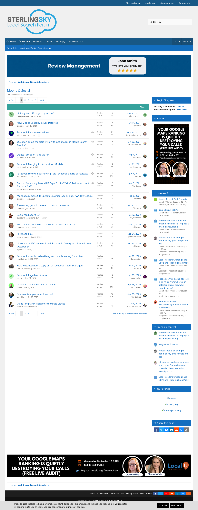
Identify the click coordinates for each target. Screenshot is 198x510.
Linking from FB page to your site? (35, 113)
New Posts (38, 41)
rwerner (20, 148)
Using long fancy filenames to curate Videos (41, 303)
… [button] (32, 100)
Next (42, 100)
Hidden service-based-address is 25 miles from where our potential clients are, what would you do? (174, 283)
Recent (50, 41)
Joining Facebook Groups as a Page (36, 284)
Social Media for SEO (28, 214)
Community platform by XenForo (99, 500)
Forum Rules (12, 48)
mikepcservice (23, 116)
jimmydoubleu (23, 237)
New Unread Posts (28, 48)
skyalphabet (135, 217)
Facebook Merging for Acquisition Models (40, 164)
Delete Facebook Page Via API (33, 154)
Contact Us (184, 2)
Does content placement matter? (35, 294)
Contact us (93, 493)
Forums (26, 41)
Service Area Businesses (169, 296)
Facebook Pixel (25, 233)
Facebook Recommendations (33, 132)
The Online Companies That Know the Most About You (46, 224)
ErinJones (137, 157)
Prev (12, 100)
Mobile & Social (18, 90)
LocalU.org (150, 2)
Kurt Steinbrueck (133, 135)
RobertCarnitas (23, 268)
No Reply (60, 41)
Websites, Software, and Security (173, 204)
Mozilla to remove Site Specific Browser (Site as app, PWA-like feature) (55, 196)
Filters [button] (142, 107)
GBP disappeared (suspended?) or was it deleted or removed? (174, 304)
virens (19, 287)
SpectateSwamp (24, 306)
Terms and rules (117, 493)
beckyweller (136, 278)
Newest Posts (165, 193)
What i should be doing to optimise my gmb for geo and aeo (173, 240)
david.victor (22, 259)
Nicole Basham (23, 189)
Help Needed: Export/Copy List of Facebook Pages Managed (50, 265)
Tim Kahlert (136, 287)
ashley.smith (22, 167)
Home (13, 41)
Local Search (164, 215)
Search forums (44, 48)
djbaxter (20, 126)
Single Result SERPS (168, 209)
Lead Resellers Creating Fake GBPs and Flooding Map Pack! (174, 261)
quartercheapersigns (26, 217)
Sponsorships (167, 2)
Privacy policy (132, 493)
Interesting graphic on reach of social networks (43, 205)
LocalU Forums (75, 41)
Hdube (138, 176)
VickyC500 (21, 135)
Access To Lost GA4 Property (173, 199)
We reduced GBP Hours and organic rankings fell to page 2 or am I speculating (174, 223)
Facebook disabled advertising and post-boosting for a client (50, 256)
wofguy (20, 157)
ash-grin (20, 278)
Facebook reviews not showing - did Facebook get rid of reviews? (52, 173)
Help (142, 493)
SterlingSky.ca (133, 2)
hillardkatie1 (22, 176)
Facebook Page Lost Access (32, 275)
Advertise (104, 493)
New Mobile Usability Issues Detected (37, 122)
